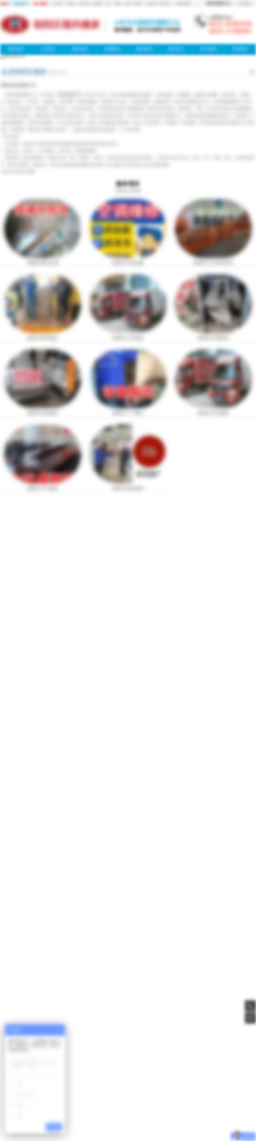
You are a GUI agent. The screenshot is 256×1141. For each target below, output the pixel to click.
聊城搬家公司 (45, 1022)
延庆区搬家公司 (107, 1103)
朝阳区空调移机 (213, 338)
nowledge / (32, 824)
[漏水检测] (42, 256)
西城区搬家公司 (156, 1094)
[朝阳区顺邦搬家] (15, 33)
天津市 (71, 4)
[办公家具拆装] (213, 256)
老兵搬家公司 (126, 1022)
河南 (117, 4)
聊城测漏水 (103, 1022)
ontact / (35, 936)
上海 (127, 4)
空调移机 (84, 1022)
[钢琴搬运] (42, 331)
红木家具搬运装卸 (43, 629)
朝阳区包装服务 (42, 413)
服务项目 (80, 49)
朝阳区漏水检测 (42, 262)
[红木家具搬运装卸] (42, 621)
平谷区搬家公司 (70, 1103)
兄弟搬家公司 (148, 1022)
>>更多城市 (182, 4)
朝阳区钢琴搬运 (42, 338)
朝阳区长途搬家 (213, 413)
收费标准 (112, 49)
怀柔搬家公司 (89, 1103)
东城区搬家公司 (136, 1094)
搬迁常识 (176, 49)
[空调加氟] (128, 256)
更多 (252, 72)
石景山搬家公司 (126, 1099)
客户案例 (208, 49)
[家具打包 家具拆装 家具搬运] (213, 536)
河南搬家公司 (198, 1022)
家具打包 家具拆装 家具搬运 (213, 544)
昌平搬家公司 (165, 1099)
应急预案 (71, 1046)
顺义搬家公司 (182, 1099)
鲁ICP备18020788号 (128, 1076)
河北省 (83, 4)
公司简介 (48, 49)
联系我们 (245, 4)
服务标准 (120, 1046)
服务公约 (103, 1046)
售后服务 (136, 1046)
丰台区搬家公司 (68, 1099)
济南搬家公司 (220, 1022)
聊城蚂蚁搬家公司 (174, 1022)
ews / (28, 713)
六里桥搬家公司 (134, 1108)
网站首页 (16, 49)
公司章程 (152, 1046)
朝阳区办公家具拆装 (213, 262)
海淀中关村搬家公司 (129, 1103)
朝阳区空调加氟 (128, 262)
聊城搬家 (25, 1022)
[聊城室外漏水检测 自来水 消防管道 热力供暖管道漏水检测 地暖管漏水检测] (128, 621)
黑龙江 (138, 4)
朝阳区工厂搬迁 (128, 413)
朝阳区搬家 (132, 1111)
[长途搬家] (213, 406)
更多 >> (248, 712)
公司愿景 (168, 1046)
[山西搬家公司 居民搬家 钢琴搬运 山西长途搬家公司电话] (213, 621)
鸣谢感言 (87, 1046)
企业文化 (184, 1046)
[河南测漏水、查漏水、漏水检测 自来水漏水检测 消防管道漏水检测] (128, 536)
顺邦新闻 (144, 49)
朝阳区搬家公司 (70, 95)
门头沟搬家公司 (146, 1099)
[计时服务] (128, 331)
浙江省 (164, 4)
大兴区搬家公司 (87, 1099)
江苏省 (151, 4)
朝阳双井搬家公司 (152, 1103)
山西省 (97, 4)
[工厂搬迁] (128, 406)
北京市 (57, 4)
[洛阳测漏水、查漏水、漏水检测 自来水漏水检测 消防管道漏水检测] (42, 536)
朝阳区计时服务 (128, 338)
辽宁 (108, 4)
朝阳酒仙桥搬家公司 (175, 1103)
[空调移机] (213, 331)
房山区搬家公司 (107, 1099)
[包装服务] (42, 406)
